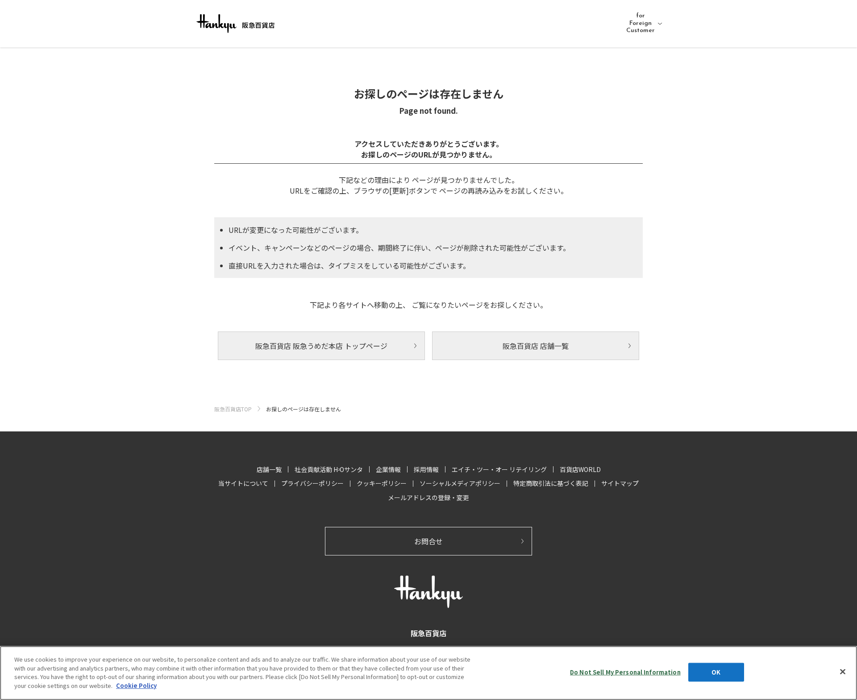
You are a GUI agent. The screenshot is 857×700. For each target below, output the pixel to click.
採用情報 (426, 469)
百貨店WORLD (580, 469)
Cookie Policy (136, 685)
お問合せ (428, 541)
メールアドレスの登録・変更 (428, 497)
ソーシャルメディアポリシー (460, 483)
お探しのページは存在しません (303, 409)
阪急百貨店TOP (233, 409)
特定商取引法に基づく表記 (550, 483)
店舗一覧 (269, 469)
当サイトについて (243, 483)
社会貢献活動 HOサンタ (329, 469)
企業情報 (388, 469)
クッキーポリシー (382, 483)
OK (715, 672)
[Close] (843, 672)
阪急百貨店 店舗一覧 (536, 345)
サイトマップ (620, 483)
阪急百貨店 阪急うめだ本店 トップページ (321, 345)
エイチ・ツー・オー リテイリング (499, 469)
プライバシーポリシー (312, 483)
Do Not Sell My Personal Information (625, 672)
